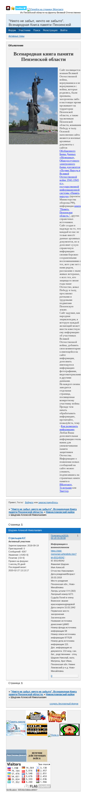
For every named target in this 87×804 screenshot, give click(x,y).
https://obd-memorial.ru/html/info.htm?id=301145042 (64, 554)
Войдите (29, 502)
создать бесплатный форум (64, 703)
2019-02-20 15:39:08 (60, 536)
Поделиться (57, 535)
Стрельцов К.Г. (17, 538)
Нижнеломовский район (60, 512)
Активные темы (16, 36)
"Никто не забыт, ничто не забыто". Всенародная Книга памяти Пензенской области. (43, 511)
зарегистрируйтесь (48, 502)
